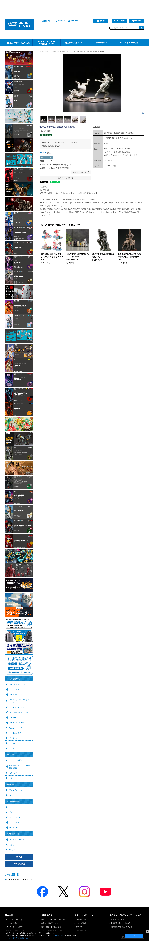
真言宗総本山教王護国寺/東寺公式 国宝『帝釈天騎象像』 (129, 256)
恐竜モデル (13, 812)
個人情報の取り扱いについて (121, 927)
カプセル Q (13, 773)
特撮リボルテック (15, 728)
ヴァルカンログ (15, 733)
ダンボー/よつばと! (16, 748)
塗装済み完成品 (54, 146)
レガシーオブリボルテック (19, 712)
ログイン (79, 927)
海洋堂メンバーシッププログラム (53, 920)
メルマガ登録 (81, 923)
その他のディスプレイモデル (70, 51)
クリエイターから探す (14, 927)
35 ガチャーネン (15, 850)
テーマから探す (12, 923)
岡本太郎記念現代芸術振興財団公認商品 (19, 766)
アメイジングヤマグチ (17, 707)
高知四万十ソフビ (15, 695)
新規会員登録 (81, 920)
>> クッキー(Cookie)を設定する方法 (17, 938)
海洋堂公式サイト (117, 920)
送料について (45, 161)
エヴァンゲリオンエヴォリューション (19, 701)
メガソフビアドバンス (17, 689)
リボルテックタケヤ (16, 723)
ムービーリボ (14, 717)
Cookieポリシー (58, 935)
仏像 (11, 778)
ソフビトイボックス (16, 817)
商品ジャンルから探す (53, 51)
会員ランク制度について (50, 923)
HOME (42, 51)
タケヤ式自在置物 (15, 760)
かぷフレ (12, 743)
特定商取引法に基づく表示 (121, 923)
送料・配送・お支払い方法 (51, 927)
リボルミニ (13, 738)
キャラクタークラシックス (19, 684)
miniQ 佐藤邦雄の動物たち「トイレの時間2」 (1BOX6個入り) (77, 256)
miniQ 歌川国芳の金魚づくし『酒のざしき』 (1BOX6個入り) (52, 256)
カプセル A (13, 845)
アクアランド (14, 807)
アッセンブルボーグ (16, 840)
